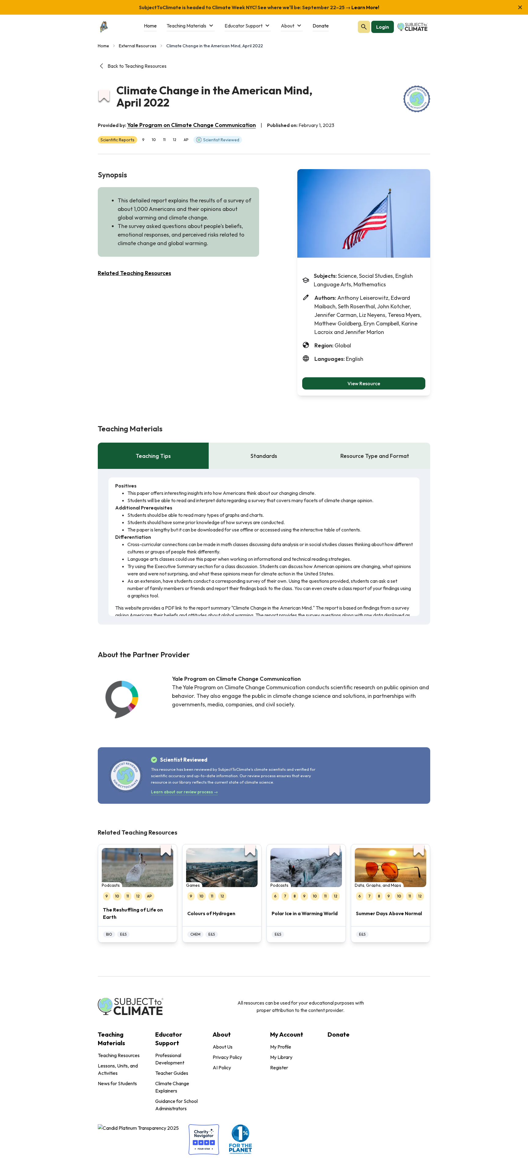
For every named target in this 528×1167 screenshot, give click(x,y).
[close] (520, 7)
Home (103, 46)
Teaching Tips (153, 455)
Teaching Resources (119, 1055)
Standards (264, 455)
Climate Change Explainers (172, 1087)
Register (279, 1067)
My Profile (280, 1047)
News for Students (117, 1083)
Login (382, 27)
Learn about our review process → (184, 791)
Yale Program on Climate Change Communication (191, 125)
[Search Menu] (364, 27)
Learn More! (364, 7)
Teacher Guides (171, 1073)
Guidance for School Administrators (176, 1104)
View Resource (363, 383)
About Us (223, 1047)
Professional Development (169, 1059)
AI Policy (222, 1067)
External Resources (137, 46)
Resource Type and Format (374, 455)
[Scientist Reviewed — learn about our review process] (416, 98)
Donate (339, 1034)
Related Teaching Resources (134, 273)
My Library (281, 1057)
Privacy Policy (227, 1057)
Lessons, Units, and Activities (118, 1069)
